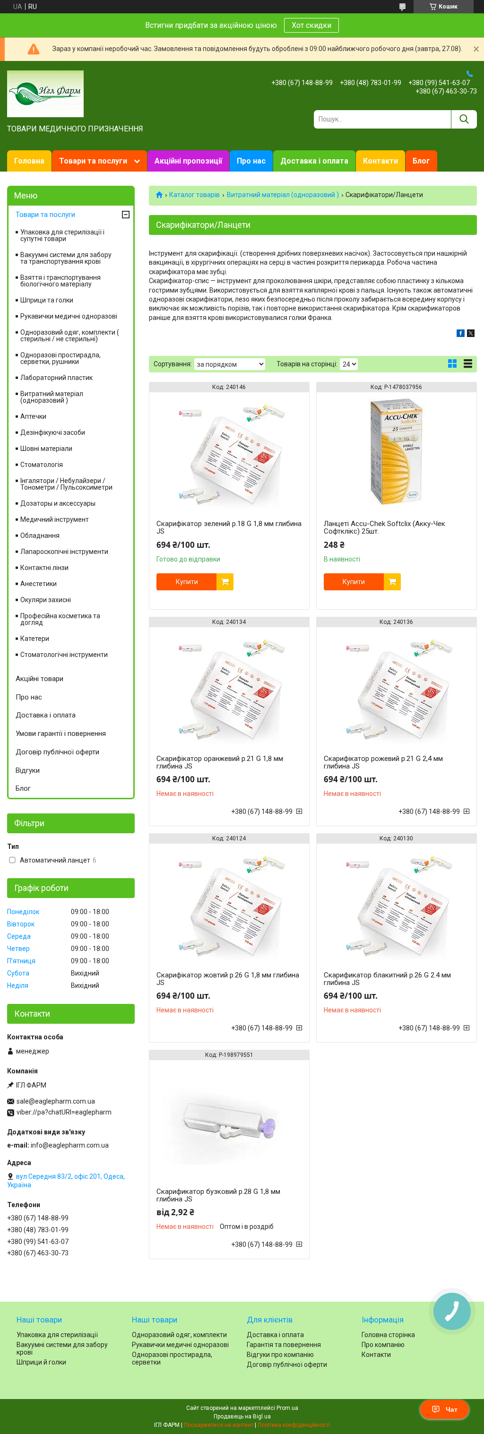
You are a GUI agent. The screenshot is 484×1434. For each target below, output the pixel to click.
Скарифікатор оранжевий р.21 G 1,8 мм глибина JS (219, 762)
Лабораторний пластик (56, 377)
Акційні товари (39, 678)
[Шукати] (464, 119)
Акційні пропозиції (188, 160)
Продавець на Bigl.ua (242, 1416)
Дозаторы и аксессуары (57, 503)
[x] (471, 334)
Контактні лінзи (44, 567)
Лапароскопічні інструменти (64, 551)
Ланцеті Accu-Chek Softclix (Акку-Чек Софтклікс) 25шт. (384, 527)
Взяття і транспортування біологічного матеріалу (60, 281)
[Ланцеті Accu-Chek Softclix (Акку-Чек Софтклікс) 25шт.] (396, 451)
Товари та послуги (93, 160)
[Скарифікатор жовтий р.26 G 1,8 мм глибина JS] (229, 903)
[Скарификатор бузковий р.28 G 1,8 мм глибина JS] (229, 1119)
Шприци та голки (46, 300)
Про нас (251, 160)
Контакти (380, 160)
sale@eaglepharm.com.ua (56, 1101)
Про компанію (383, 1344)
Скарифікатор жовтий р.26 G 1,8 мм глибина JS (227, 978)
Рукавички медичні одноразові (68, 316)
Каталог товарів (194, 194)
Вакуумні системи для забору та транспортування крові (66, 258)
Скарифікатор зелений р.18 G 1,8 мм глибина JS (229, 527)
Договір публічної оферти (57, 752)
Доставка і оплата (314, 160)
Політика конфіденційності (294, 1425)
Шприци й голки (41, 1362)
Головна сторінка (388, 1335)
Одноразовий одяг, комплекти (179, 1335)
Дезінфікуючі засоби (52, 432)
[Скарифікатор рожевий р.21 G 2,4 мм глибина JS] (396, 686)
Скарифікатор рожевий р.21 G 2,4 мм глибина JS (383, 762)
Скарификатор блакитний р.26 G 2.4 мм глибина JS (387, 978)
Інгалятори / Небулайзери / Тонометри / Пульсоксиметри (66, 484)
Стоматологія (41, 464)
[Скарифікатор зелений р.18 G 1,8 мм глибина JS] (229, 451)
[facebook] (461, 334)
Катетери (34, 638)
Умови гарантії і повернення (61, 733)
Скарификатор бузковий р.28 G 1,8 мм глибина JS (218, 1195)
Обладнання (40, 535)
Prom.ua (287, 1408)
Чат (452, 1409)
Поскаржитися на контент (218, 1425)
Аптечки (33, 416)
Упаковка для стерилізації (57, 1335)
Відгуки (28, 770)
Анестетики (38, 583)
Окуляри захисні (45, 600)
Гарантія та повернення (284, 1344)
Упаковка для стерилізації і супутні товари (62, 235)
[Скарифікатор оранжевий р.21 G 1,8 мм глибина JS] (229, 686)
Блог (421, 160)
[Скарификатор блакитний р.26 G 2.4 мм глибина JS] (396, 903)
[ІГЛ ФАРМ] (45, 93)
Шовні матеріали (46, 448)
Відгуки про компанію (280, 1354)
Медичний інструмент (54, 519)
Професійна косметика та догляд (60, 619)
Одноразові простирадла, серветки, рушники (60, 358)
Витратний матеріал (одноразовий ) (283, 194)
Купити (187, 582)
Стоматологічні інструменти (64, 654)
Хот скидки (311, 25)
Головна (29, 160)
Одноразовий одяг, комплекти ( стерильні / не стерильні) (69, 335)
